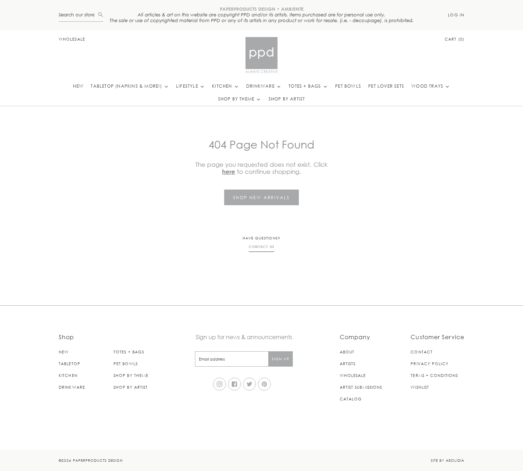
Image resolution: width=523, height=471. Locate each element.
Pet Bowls (348, 86)
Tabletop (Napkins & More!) (127, 86)
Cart (454, 39)
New (78, 86)
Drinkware (261, 86)
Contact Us (262, 246)
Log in (456, 15)
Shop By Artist (287, 98)
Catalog (351, 399)
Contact (422, 352)
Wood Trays (428, 86)
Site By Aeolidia (447, 460)
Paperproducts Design (98, 460)
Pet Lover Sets (386, 86)
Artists (348, 364)
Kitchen (223, 86)
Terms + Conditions (434, 375)
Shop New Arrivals (261, 197)
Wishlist (420, 387)
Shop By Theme (237, 98)
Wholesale (72, 39)
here (228, 171)
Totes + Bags (306, 86)
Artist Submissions (361, 387)
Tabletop (69, 364)
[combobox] (78, 14)
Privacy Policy (429, 364)
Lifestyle (188, 86)
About (347, 352)
